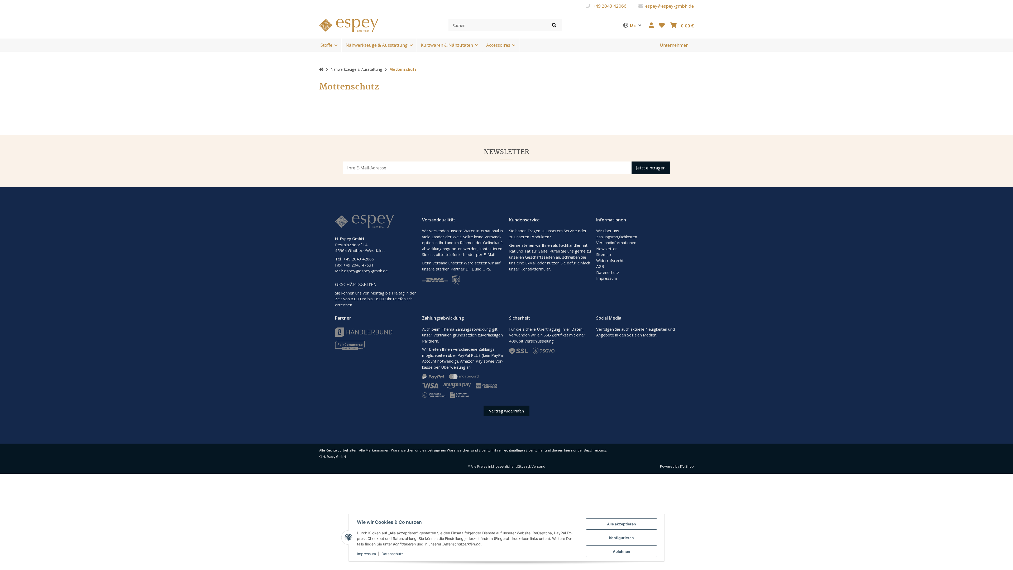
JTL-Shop (687, 466)
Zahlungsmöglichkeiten (616, 236)
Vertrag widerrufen (506, 411)
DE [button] (633, 25)
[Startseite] (321, 69)
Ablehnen (621, 551)
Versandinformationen (616, 242)
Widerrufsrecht (610, 260)
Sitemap (603, 254)
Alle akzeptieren (621, 524)
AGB (600, 266)
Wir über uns (607, 230)
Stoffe (326, 45)
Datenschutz (607, 272)
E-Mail (530, 262)
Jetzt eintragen (651, 168)
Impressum (606, 278)
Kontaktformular (535, 269)
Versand (538, 466)
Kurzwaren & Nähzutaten (447, 45)
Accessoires (498, 45)
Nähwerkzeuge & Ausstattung (377, 45)
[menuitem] (674, 45)
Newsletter (606, 248)
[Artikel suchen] (554, 25)
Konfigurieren (621, 537)
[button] (651, 25)
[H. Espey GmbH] (348, 25)
